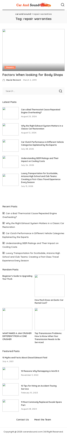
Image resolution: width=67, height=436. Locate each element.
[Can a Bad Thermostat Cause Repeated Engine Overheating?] (10, 113)
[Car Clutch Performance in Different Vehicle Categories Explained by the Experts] (10, 145)
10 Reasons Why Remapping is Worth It (40, 371)
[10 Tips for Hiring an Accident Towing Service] (10, 389)
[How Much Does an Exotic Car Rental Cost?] (50, 286)
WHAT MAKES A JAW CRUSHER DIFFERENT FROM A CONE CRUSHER (17, 336)
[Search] (63, 5)
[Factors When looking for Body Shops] (33, 50)
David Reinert (13, 80)
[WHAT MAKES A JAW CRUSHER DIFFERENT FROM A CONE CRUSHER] (17, 319)
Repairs (10, 67)
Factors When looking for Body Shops (32, 75)
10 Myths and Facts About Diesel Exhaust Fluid (24, 357)
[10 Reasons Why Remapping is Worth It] (10, 373)
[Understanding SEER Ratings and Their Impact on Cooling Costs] (10, 162)
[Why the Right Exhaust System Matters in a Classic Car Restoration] (10, 129)
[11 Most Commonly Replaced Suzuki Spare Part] (10, 406)
